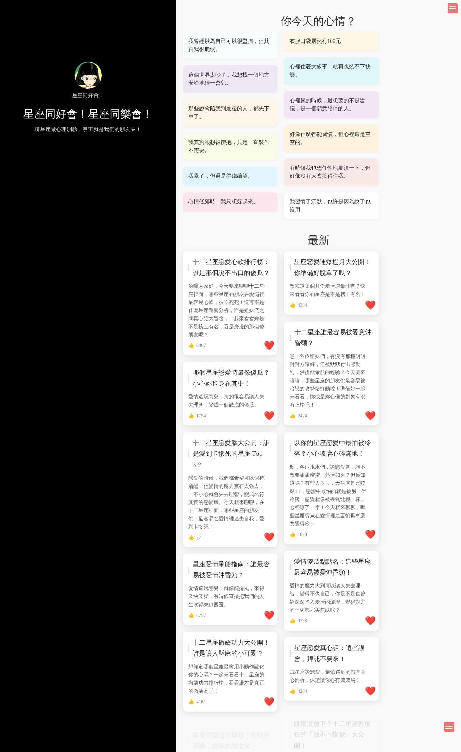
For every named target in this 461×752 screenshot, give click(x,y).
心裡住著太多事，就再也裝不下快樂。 (330, 71)
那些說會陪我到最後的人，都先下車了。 (228, 112)
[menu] (449, 727)
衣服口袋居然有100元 (315, 41)
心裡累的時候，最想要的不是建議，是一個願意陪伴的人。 (327, 104)
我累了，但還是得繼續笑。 (220, 176)
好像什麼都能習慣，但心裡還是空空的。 (330, 138)
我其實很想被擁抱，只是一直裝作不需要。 (228, 146)
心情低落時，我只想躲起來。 (223, 201)
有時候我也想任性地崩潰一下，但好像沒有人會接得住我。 (330, 172)
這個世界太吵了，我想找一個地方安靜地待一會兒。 (228, 79)
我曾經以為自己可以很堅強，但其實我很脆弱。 (228, 45)
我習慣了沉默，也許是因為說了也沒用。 (330, 206)
